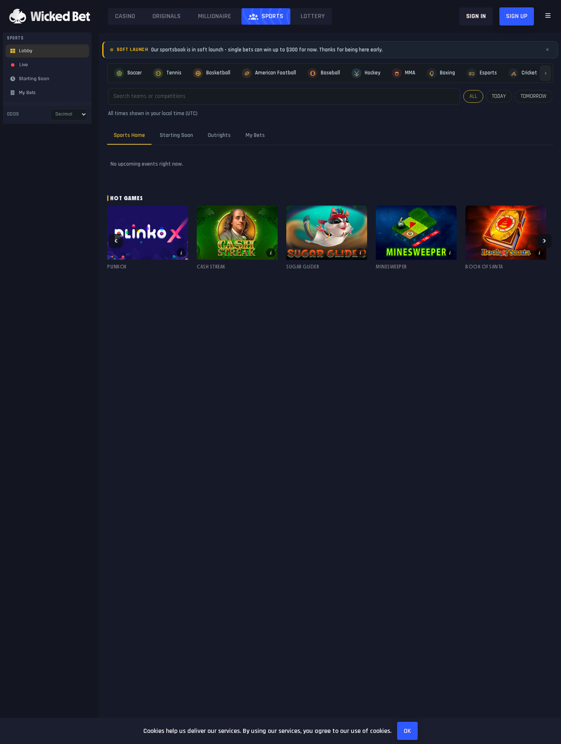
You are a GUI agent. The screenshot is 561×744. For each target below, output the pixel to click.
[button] (147, 241)
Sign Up (516, 16)
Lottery (313, 16)
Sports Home (129, 135)
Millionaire (214, 16)
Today (499, 96)
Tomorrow (533, 96)
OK (407, 731)
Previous (116, 241)
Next (545, 241)
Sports (272, 16)
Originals (166, 16)
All (473, 96)
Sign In (476, 16)
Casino (125, 16)
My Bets (255, 135)
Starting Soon (176, 135)
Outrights (219, 135)
